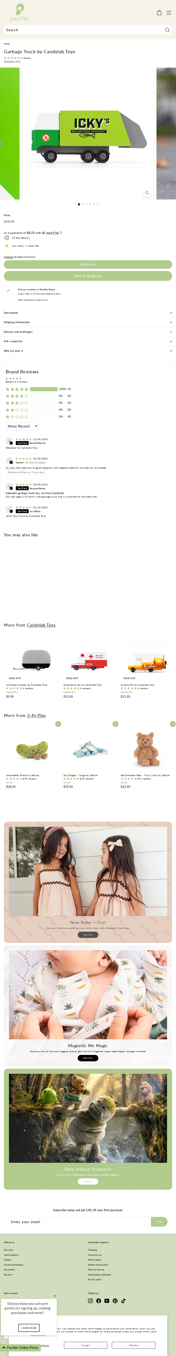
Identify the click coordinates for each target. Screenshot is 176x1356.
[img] (24, 439)
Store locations (11, 1255)
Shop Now (88, 935)
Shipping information (17, 322)
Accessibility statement (99, 1274)
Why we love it (13, 350)
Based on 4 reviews (17, 381)
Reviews (8, 1274)
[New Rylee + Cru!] (88, 871)
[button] (12, 57)
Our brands (9, 1269)
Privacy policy (95, 1279)
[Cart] (159, 13)
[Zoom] (147, 193)
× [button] (55, 1296)
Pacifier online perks (98, 1265)
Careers (8, 1259)
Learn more (29, 1328)
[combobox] (88, 29)
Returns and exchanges (18, 331)
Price (7, 215)
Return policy (95, 1259)
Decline (133, 1345)
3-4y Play (36, 715)
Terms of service (96, 1269)
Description (11, 312)
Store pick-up (95, 1255)
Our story (9, 1250)
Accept (86, 1345)
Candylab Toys (12, 61)
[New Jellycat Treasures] (88, 1118)
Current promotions (13, 1265)
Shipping (8, 257)
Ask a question (13, 341)
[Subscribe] (159, 1222)
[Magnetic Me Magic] (88, 994)
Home (7, 44)
